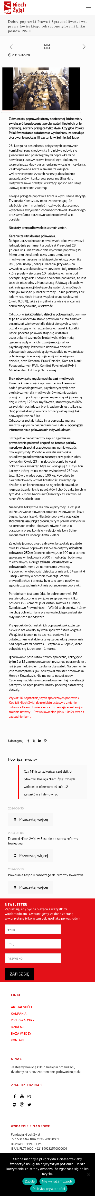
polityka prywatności (63, 918)
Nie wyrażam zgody (57, 1181)
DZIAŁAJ (17, 1027)
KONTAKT (18, 1040)
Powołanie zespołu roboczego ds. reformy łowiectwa (46, 875)
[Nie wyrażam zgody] (88, 1174)
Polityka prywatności (49, 1189)
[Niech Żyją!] (15, 7)
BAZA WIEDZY (21, 1033)
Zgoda (30, 1181)
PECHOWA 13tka (22, 1020)
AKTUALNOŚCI (21, 1007)
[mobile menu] (88, 7)
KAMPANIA (19, 1013)
